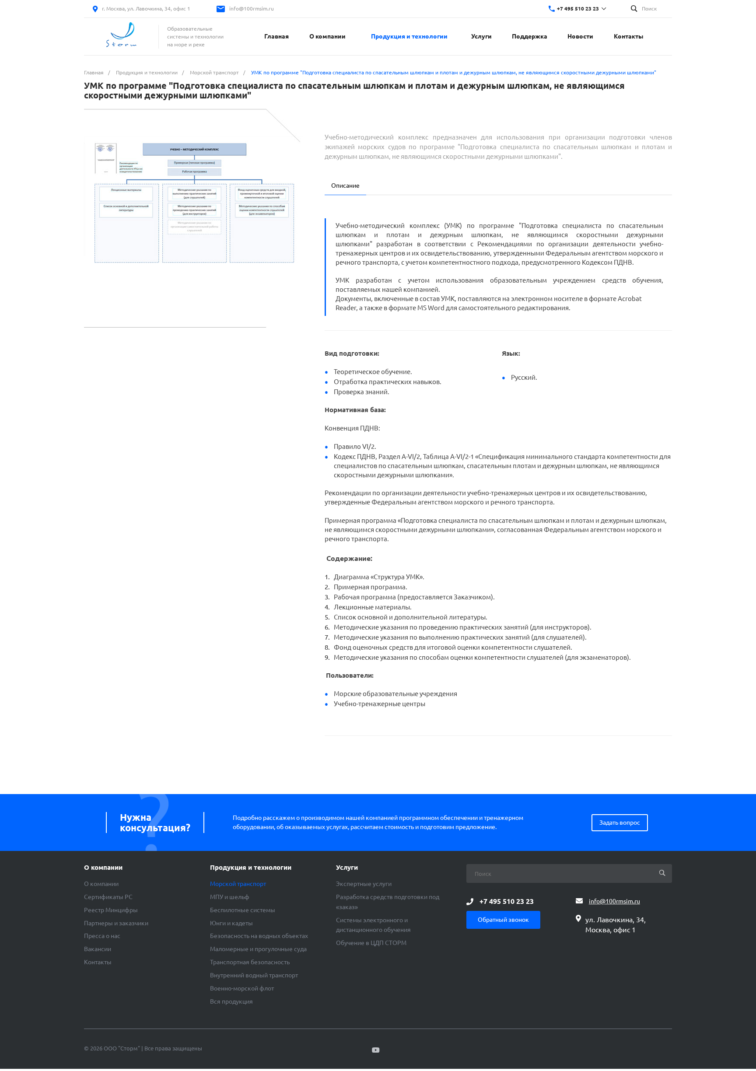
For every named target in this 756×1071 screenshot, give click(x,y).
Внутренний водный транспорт (254, 975)
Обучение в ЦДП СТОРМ (371, 942)
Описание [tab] (345, 185)
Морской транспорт (238, 883)
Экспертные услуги (364, 883)
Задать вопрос (619, 822)
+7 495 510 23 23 (578, 8)
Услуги (347, 867)
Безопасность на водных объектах (259, 935)
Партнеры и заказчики (116, 923)
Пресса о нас (102, 935)
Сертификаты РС (108, 896)
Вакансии (97, 948)
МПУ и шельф (229, 896)
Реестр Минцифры (111, 910)
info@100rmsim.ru (251, 8)
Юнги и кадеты (231, 923)
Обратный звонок (503, 919)
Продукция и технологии (250, 867)
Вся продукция (231, 1001)
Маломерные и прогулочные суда (258, 948)
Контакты (98, 962)
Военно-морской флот (242, 988)
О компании (103, 867)
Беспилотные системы (242, 910)
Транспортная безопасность (250, 962)
